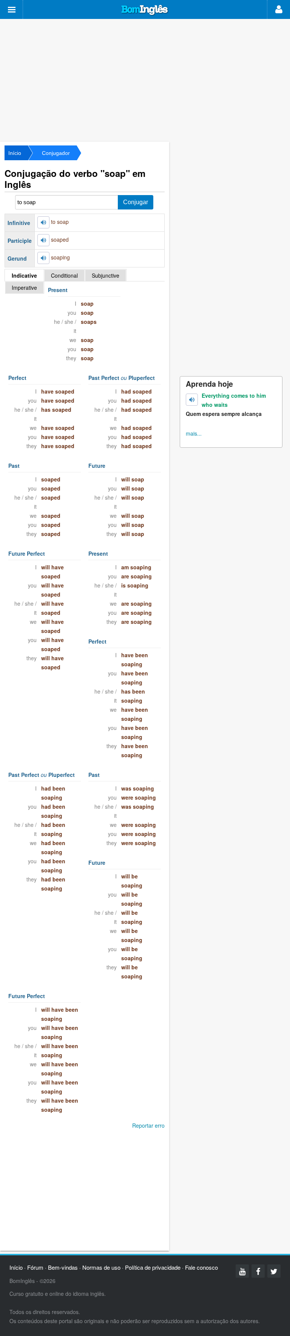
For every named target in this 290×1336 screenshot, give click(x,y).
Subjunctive (105, 275)
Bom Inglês (145, 10)
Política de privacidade (152, 1267)
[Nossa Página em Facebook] (258, 1271)
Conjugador (56, 153)
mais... (194, 433)
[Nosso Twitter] (274, 1271)
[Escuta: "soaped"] (43, 240)
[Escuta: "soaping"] (43, 258)
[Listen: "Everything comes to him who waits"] (192, 400)
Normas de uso (101, 1267)
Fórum (35, 1267)
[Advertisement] (145, 80)
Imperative (24, 287)
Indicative (24, 275)
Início (14, 153)
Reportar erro (148, 1125)
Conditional (64, 275)
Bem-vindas (63, 1267)
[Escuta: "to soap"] (43, 222)
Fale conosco (201, 1267)
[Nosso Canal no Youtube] (242, 1271)
